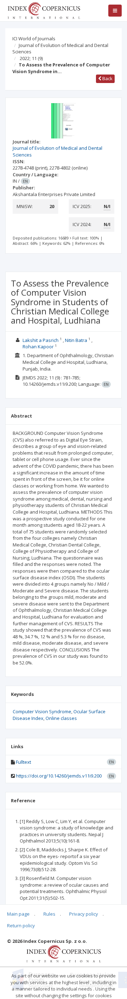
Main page (18, 914)
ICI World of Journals (33, 38)
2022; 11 (31, 58)
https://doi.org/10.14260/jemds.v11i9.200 (59, 776)
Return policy (21, 925)
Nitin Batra (76, 340)
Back (107, 78)
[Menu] (115, 11)
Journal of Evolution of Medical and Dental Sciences (60, 48)
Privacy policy (83, 914)
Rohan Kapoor (38, 346)
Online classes (61, 718)
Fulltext (23, 762)
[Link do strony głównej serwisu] (43, 10)
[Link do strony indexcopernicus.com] (63, 953)
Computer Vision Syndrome (42, 711)
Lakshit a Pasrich (41, 340)
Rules (49, 914)
